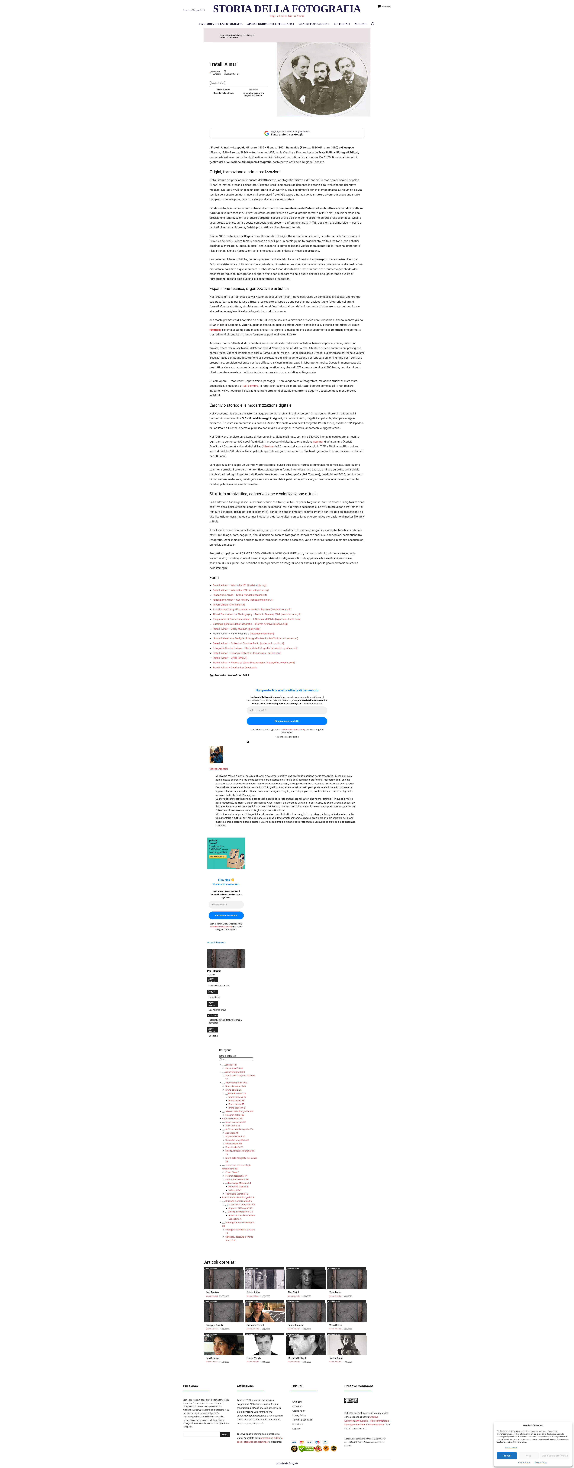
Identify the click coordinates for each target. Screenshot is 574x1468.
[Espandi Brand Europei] (226, 1094)
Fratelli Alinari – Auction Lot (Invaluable (235, 667)
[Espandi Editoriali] (223, 1065)
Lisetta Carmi (336, 1358)
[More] (302, 36)
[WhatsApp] (295, 36)
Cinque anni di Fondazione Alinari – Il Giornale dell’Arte (243, 619)
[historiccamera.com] (262, 633)
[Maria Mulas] (347, 1279)
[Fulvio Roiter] (265, 1279)
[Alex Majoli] (306, 1279)
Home (222, 35)
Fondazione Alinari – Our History (231, 599)
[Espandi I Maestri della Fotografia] (223, 1112)
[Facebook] (274, 36)
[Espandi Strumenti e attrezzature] (223, 1201)
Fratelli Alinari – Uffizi (225, 657)
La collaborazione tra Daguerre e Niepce (253, 94)
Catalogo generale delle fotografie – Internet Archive (243, 623)
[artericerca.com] (288, 638)
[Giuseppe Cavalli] (224, 1312)
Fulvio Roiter (214, 997)
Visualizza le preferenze (555, 1455)
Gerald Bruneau (295, 1325)
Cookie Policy (524, 1462)
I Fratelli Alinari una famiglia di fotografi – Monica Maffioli (245, 638)
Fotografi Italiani (218, 83)
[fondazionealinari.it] (255, 594)
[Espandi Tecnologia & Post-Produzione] (223, 1223)
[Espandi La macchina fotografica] (226, 1205)
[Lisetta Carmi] (347, 1345)
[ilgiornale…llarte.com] (288, 619)
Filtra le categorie (227, 1056)
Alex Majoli (293, 1292)
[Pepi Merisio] (226, 958)
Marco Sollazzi (212, 1296)
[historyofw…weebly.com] (280, 662)
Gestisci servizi (511, 1447)
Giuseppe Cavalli (214, 1325)
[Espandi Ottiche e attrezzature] (226, 1212)
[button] (372, 23)
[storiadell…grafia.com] (284, 648)
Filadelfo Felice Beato (223, 93)
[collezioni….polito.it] (272, 643)
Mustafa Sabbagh (297, 1358)
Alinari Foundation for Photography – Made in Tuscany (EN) (246, 614)
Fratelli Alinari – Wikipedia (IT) (229, 585)
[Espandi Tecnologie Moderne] (226, 1183)
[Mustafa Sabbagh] (306, 1345)
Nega (528, 1455)
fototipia (215, 329)
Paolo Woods (254, 1358)
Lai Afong (213, 1036)
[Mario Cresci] (347, 1312)
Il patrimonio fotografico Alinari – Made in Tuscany (241, 609)
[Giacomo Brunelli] (265, 1312)
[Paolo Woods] (265, 1345)
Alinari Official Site (223, 604)
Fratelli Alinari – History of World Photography (239, 662)
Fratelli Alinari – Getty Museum (230, 628)
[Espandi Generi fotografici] (223, 1072)
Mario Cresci (335, 1325)
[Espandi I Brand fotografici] (223, 1083)
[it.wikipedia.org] (256, 585)
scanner (318, 441)
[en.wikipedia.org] (258, 590)
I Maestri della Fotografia (235, 35)
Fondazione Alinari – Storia (228, 594)
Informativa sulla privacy (294, 729)
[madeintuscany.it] (281, 609)
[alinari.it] (239, 604)
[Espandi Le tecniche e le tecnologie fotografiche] (223, 1165)
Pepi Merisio (214, 971)
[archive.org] (280, 623)
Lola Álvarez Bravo (217, 1010)
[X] (281, 36)
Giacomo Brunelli (255, 1325)
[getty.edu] (254, 628)
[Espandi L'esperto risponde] (223, 1122)
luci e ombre (250, 385)
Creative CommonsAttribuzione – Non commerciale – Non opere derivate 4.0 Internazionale (367, 1420)
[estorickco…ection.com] (267, 652)
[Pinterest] (288, 36)
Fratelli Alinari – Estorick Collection (232, 652)
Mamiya (268, 446)
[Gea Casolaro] (224, 1345)
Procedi (507, 1455)
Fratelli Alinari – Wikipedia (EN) (230, 590)
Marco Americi (217, 72)
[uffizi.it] (242, 657)
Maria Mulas (335, 1292)
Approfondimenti (213, 1015)
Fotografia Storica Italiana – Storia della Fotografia (241, 648)
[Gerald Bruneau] (306, 1312)
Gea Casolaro (212, 1358)
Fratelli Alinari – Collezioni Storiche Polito (236, 643)
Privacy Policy (541, 1462)
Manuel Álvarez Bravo (219, 985)
